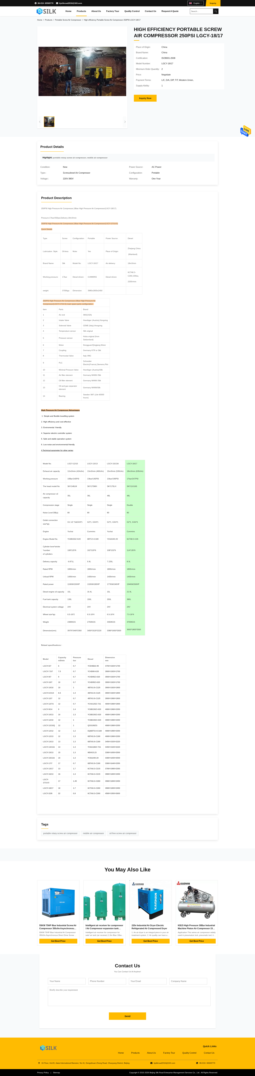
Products (81, 11)
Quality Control (132, 11)
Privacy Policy (43, 1072)
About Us (96, 11)
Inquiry (213, 3)
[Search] (215, 11)
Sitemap (56, 1072)
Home (68, 11)
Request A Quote (170, 11)
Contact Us (150, 11)
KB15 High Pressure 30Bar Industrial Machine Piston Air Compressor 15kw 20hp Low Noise (197, 928)
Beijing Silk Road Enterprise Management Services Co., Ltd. (175, 1072)
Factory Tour (112, 11)
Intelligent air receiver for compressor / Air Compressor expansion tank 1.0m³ (104, 928)
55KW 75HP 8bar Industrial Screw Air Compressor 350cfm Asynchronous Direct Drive (57, 928)
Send (127, 1016)
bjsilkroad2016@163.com (70, 3)
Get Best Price (58, 941)
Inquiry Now (145, 98)
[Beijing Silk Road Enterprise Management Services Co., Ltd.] (47, 11)
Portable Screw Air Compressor (68, 20)
